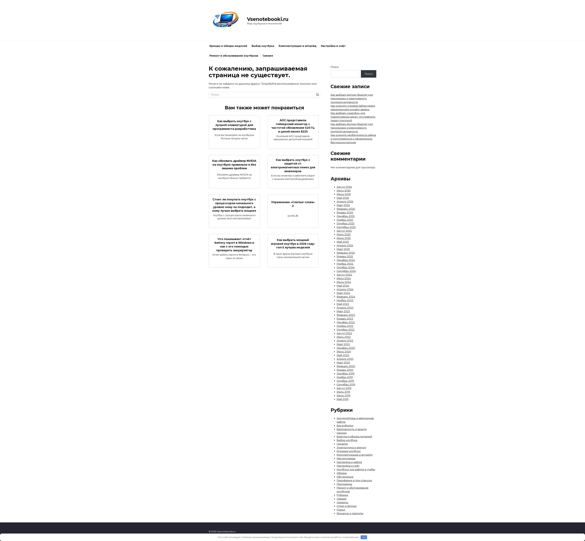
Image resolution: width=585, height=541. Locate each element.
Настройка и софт (333, 46)
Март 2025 (343, 249)
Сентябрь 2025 (346, 227)
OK (363, 537)
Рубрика (342, 495)
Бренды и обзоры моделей (228, 46)
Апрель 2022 (345, 340)
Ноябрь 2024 (345, 263)
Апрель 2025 (345, 245)
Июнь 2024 (344, 282)
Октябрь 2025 (345, 223)
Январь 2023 (345, 318)
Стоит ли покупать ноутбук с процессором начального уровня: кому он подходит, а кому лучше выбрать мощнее (234, 205)
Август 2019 (344, 388)
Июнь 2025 (344, 238)
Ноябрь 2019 (345, 377)
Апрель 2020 (345, 359)
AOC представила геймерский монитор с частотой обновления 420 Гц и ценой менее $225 (292, 126)
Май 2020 (343, 355)
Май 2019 (342, 399)
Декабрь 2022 (346, 322)
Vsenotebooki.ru (267, 19)
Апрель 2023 (345, 307)
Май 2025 (343, 241)
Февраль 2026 (346, 209)
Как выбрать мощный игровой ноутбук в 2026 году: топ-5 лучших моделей (293, 243)
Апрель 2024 (345, 289)
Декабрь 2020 (346, 348)
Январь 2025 (345, 256)
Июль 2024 (344, 278)
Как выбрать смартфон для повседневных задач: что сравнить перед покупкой (353, 117)
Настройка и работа (349, 462)
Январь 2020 (345, 370)
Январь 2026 (345, 212)
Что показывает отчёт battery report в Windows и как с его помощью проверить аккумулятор (234, 244)
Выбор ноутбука (263, 46)
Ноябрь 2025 (345, 220)
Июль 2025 (344, 234)
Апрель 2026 (345, 201)
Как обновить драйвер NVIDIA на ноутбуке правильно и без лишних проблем (234, 164)
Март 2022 (343, 344)
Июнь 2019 (343, 395)
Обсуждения (345, 476)
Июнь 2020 (344, 351)
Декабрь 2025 (346, 216)
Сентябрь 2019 (346, 384)
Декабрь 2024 (346, 260)
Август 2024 (344, 274)
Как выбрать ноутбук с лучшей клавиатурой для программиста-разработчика (234, 125)
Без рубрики (345, 425)
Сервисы (342, 502)
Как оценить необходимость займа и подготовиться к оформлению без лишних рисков (353, 139)
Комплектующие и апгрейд (297, 46)
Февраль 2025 (346, 252)
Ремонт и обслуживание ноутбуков (233, 55)
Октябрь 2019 (345, 381)
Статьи (341, 509)
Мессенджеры (346, 458)
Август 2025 (344, 230)
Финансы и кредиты (350, 513)
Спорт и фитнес (347, 506)
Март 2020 (343, 362)
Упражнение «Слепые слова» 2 (293, 204)
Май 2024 (343, 285)
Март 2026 (343, 205)
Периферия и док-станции (354, 480)
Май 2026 (343, 198)
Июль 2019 (343, 392)
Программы (344, 484)
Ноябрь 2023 (345, 300)
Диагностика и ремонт (351, 447)
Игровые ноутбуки (349, 451)
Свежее (268, 55)
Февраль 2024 (346, 296)
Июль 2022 (344, 337)
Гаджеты (342, 443)
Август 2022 (344, 333)
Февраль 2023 (346, 315)
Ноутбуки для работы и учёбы (356, 469)
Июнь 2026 (344, 194)
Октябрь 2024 (346, 267)
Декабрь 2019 (345, 373)
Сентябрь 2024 (346, 271)
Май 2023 (343, 304)
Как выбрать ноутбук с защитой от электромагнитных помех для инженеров (293, 165)
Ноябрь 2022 (345, 326)
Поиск (335, 67)
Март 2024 (343, 293)
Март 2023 (343, 311)
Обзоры (342, 473)
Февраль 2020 (346, 366)
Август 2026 (344, 187)
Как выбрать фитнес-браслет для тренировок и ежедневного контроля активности (352, 98)
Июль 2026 (344, 190)
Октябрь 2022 (346, 329)
